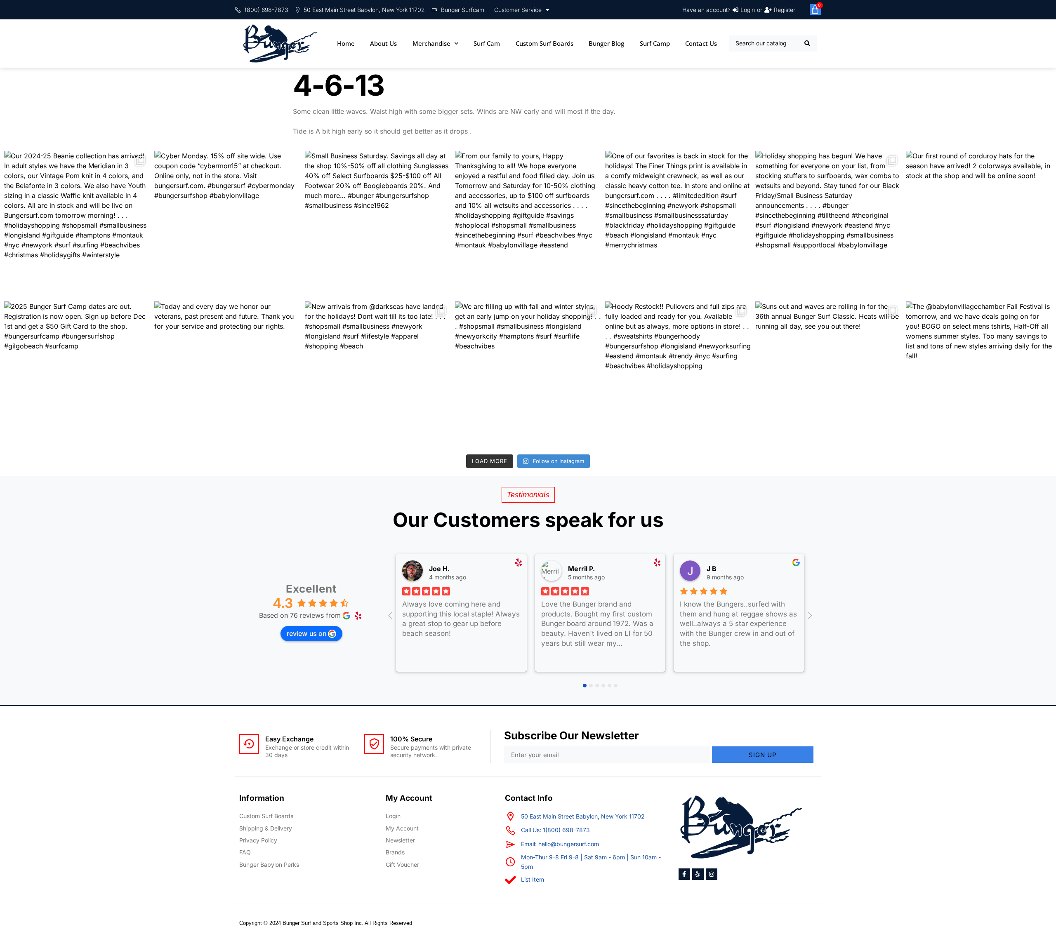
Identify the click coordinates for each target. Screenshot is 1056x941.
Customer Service (518, 9)
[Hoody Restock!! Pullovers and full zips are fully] (678, 374)
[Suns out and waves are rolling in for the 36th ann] (828, 374)
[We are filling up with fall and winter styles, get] (528, 374)
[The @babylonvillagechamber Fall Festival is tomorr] (979, 374)
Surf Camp (655, 43)
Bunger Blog (606, 43)
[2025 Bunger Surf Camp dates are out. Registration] (77, 374)
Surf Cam (487, 43)
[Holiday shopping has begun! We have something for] (828, 224)
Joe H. (439, 569)
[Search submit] (807, 43)
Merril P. (581, 569)
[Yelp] (698, 874)
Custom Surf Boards (544, 43)
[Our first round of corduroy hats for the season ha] (979, 224)
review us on (306, 633)
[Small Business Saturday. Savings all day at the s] (378, 224)
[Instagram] (711, 874)
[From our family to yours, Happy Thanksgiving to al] (528, 224)
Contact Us (701, 43)
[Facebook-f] (684, 874)
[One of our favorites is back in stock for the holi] (678, 224)
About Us (383, 43)
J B (712, 569)
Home (346, 43)
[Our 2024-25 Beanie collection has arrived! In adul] (77, 224)
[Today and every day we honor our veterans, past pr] (227, 374)
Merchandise (431, 43)
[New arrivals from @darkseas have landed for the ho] (378, 374)
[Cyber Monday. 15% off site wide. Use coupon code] (227, 224)
